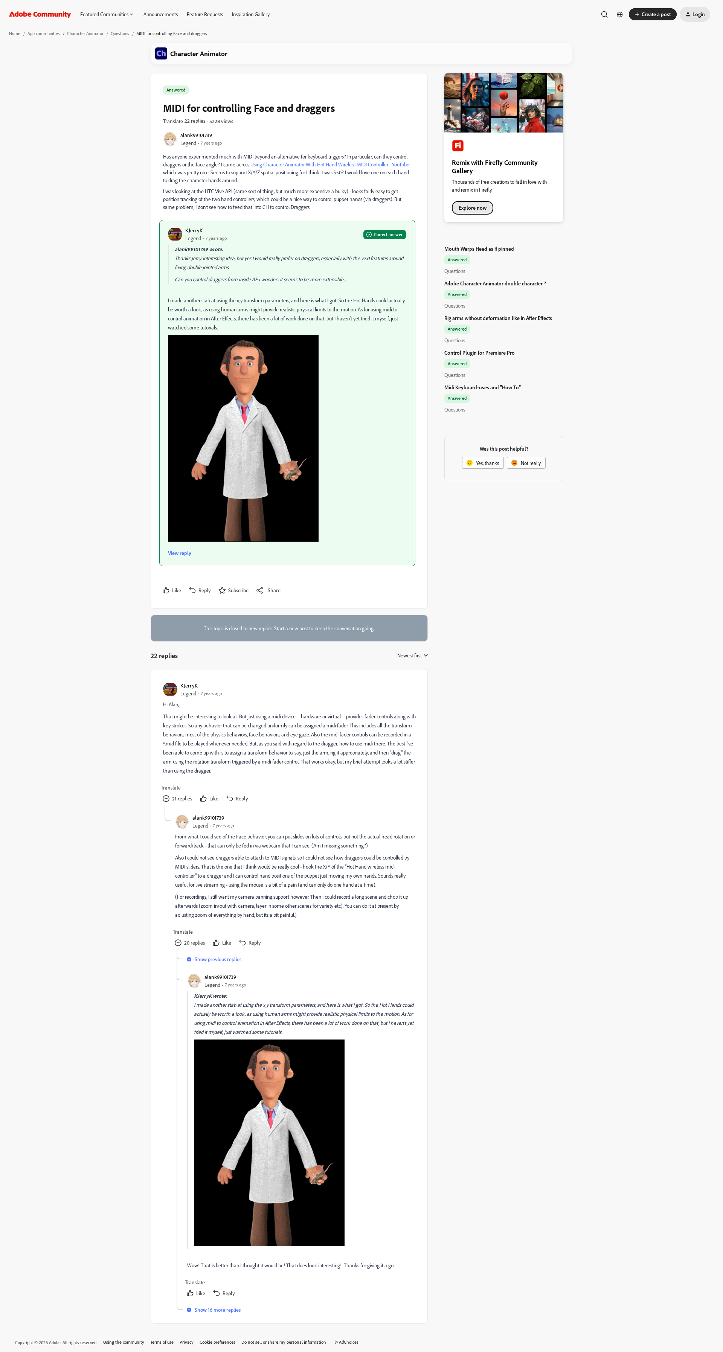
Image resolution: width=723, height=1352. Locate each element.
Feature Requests (205, 14)
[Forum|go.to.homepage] (40, 14)
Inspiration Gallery (251, 14)
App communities (43, 33)
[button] (653, 14)
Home (14, 33)
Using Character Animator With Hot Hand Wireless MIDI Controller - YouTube (329, 164)
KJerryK (194, 230)
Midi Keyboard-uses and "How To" (482, 387)
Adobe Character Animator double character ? (495, 283)
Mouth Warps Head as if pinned (479, 248)
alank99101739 (196, 135)
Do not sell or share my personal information (283, 1342)
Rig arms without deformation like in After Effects (498, 318)
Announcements (160, 14)
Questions (120, 33)
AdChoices (348, 1342)
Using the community (123, 1342)
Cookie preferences (217, 1342)
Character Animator (85, 33)
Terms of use (162, 1342)
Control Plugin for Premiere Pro (479, 352)
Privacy (187, 1342)
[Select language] (620, 14)
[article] (288, 743)
